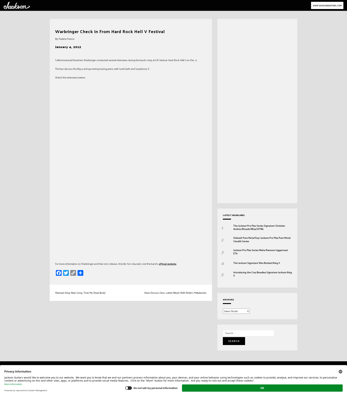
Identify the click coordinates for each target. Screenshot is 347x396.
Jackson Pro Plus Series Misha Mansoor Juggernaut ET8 (260, 252)
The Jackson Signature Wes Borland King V (256, 263)
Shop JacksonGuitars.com (327, 5)
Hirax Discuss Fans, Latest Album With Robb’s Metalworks (175, 292)
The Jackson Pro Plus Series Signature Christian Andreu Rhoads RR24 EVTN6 (259, 227)
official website (167, 264)
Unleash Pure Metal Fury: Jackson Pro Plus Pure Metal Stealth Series (261, 239)
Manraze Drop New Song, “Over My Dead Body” (80, 292)
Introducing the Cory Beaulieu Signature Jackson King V (262, 274)
